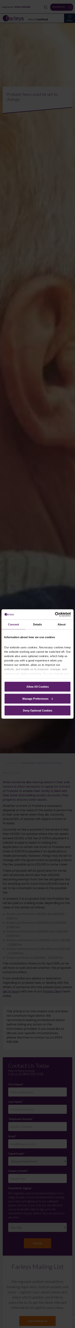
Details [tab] (37, 624)
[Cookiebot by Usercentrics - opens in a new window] (55, 614)
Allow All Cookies (37, 686)
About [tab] (62, 624)
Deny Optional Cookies (37, 710)
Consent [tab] (13, 624)
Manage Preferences (35, 698)
